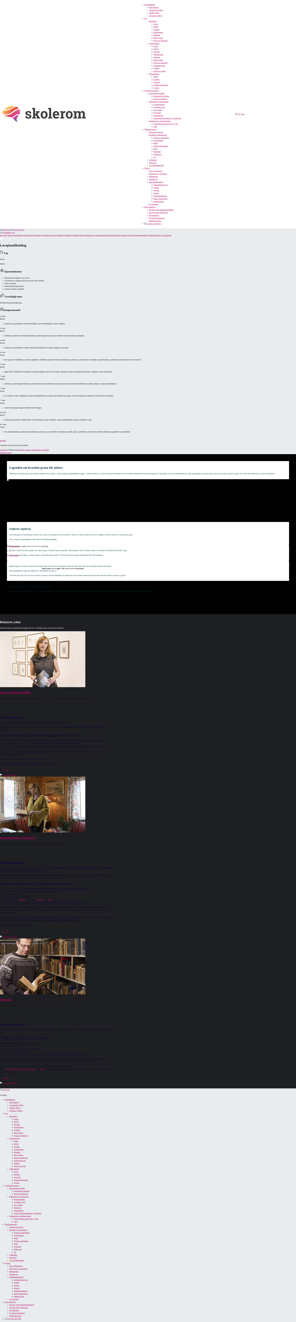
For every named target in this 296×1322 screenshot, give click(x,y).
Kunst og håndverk (161, 41)
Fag (145, 19)
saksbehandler (23, 1069)
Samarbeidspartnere (156, 182)
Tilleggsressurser (150, 129)
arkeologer (40, 900)
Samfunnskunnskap (161, 85)
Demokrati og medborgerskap (160, 121)
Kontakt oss (153, 179)
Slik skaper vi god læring (158, 174)
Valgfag (156, 68)
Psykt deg (157, 113)
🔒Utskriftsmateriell (156, 165)
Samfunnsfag (158, 32)
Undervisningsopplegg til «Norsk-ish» (167, 118)
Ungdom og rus (159, 107)
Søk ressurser (154, 7)
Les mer (5, 770)
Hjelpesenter (153, 177)
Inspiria (156, 193)
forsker (7, 1069)
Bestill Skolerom (155, 221)
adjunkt (14, 1069)
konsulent (32, 1069)
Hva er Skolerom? (155, 171)
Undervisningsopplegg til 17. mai (166, 124)
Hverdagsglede (159, 104)
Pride (155, 149)
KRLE (156, 27)
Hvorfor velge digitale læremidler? (161, 210)
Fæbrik (156, 188)
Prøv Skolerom (149, 207)
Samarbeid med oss (161, 185)
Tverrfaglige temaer (151, 91)
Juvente (156, 190)
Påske (156, 143)
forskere (50, 900)
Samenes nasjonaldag (161, 138)
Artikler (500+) (154, 13)
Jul (155, 157)
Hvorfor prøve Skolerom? (158, 213)
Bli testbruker (154, 215)
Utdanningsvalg (159, 66)
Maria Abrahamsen (160, 199)
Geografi (157, 82)
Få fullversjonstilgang (157, 218)
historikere (22, 900)
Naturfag (157, 35)
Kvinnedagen (158, 141)
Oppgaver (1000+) (156, 16)
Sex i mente (158, 110)
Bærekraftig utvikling (157, 93)
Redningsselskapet (160, 196)
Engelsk (156, 30)
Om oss (147, 168)
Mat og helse (158, 38)
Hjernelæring (158, 116)
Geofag (156, 88)
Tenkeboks (153, 160)
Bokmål (3, 441)
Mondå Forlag (159, 202)
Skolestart (157, 152)
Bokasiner (152, 163)
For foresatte (153, 204)
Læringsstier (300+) (156, 10)
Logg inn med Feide (153, 224)
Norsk (156, 24)
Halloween (158, 154)
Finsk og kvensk (160, 71)
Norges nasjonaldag (161, 146)
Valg (155, 127)
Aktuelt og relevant (156, 132)
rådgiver (43, 1069)
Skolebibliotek (149, 5)
